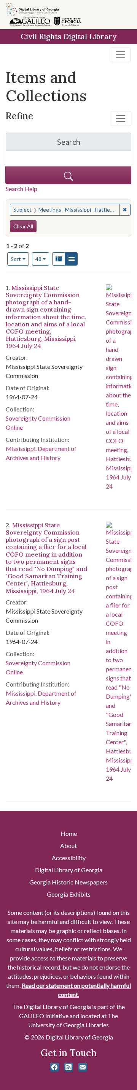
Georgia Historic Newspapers (68, 882)
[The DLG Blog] (68, 1067)
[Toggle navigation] (120, 54)
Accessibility (69, 857)
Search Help (21, 188)
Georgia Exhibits (69, 894)
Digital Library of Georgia (68, 869)
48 (42, 258)
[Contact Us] (82, 1067)
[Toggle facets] (120, 118)
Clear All (23, 226)
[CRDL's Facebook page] (54, 1067)
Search (94, 143)
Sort (16, 259)
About (68, 845)
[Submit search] (68, 175)
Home (69, 833)
